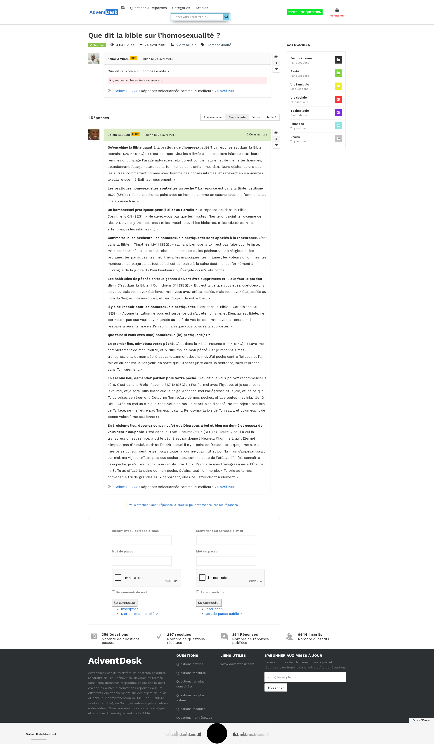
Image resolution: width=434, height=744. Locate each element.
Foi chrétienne (301, 58)
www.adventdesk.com (237, 664)
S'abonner (276, 687)
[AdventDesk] (103, 12)
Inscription (129, 609)
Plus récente (237, 117)
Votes (256, 117)
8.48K (135, 134)
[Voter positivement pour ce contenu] (276, 56)
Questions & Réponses (148, 8)
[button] (337, 12)
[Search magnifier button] (226, 17)
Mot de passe (122, 551)
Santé (294, 71)
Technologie (299, 110)
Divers (295, 137)
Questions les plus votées (190, 697)
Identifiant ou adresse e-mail (135, 531)
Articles (202, 8)
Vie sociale (298, 97)
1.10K (134, 58)
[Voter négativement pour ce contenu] (276, 69)
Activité (271, 117)
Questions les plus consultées (190, 684)
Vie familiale (186, 45)
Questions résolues (190, 709)
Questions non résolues (194, 717)
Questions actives (189, 664)
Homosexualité (219, 45)
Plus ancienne (213, 117)
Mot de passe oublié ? (139, 614)
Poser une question (304, 12)
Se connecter (125, 603)
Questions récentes (191, 673)
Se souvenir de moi (131, 592)
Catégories (181, 8)
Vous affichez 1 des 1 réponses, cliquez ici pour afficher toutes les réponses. (184, 505)
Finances (297, 124)
